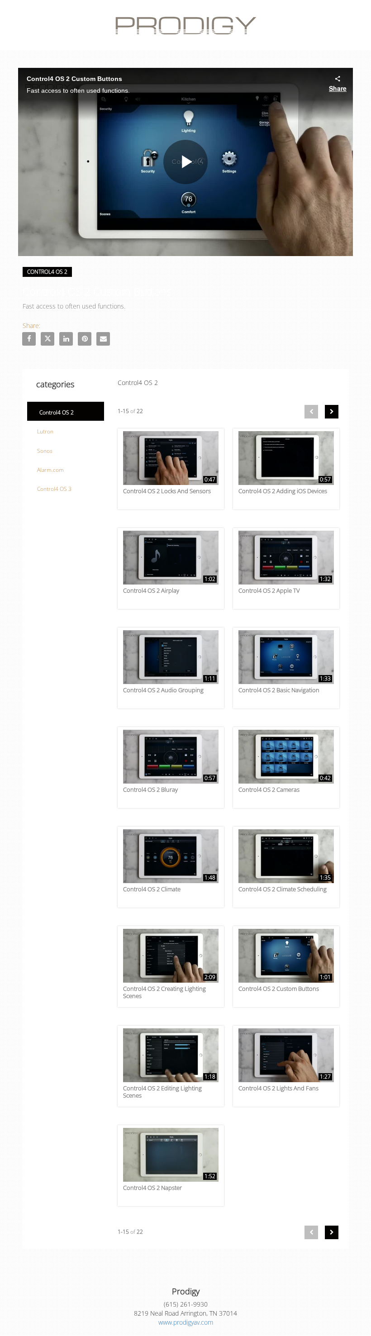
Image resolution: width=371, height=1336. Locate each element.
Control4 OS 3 (54, 489)
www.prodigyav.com (185, 1322)
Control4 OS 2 (56, 412)
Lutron (45, 431)
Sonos (44, 451)
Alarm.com (50, 470)
